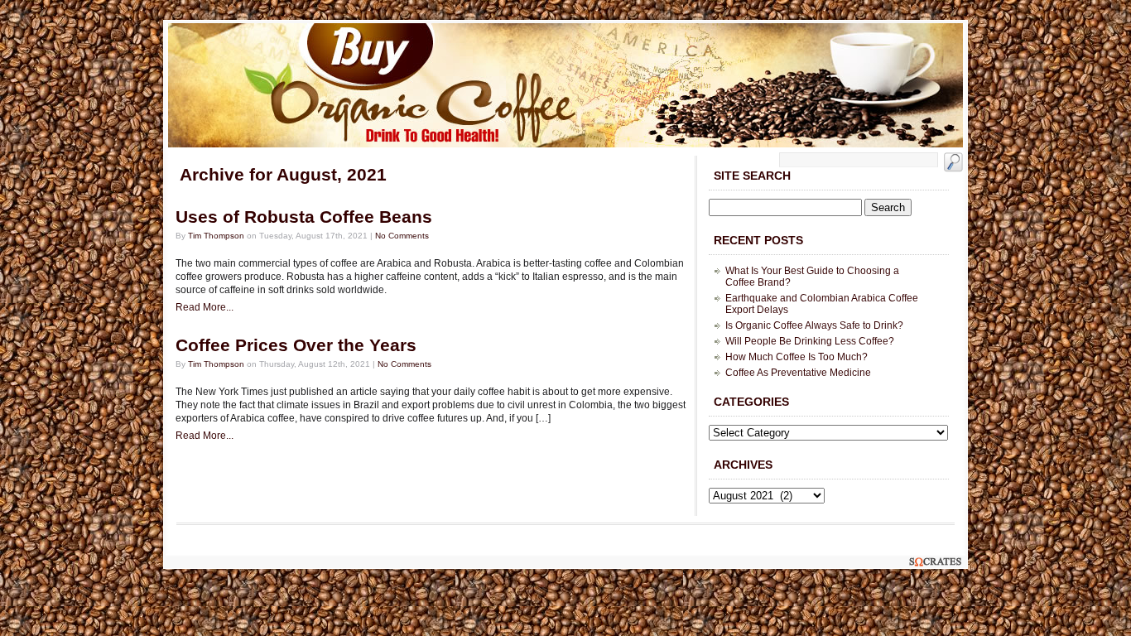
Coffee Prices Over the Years (296, 345)
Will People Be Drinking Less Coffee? (809, 341)
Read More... (204, 307)
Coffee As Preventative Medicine (798, 372)
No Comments (402, 235)
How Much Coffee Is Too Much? (796, 357)
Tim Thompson (216, 235)
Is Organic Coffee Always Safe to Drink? (814, 325)
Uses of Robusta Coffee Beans (304, 217)
